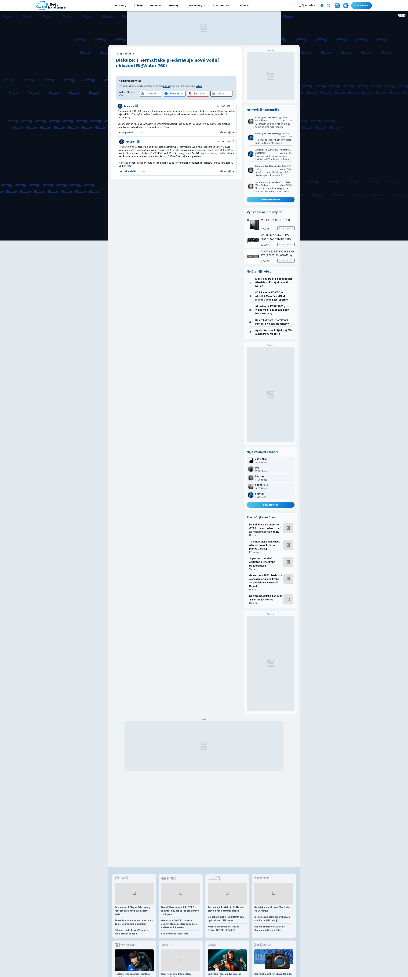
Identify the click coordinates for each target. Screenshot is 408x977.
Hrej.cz (252, 535)
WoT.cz (253, 569)
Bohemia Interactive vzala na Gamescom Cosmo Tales (269, 928)
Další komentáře (270, 199)
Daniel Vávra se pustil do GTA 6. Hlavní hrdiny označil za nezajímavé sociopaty (265, 528)
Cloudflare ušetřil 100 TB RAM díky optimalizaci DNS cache (226, 919)
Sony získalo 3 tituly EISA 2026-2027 (273, 974)
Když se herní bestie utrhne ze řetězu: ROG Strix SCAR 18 (223, 928)
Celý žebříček (270, 504)
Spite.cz (253, 603)
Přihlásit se (361, 5)
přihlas (166, 86)
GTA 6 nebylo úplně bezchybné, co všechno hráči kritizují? (272, 919)
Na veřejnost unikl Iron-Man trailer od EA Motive (265, 597)
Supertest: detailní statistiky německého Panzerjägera (262, 562)
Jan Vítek (130, 141)
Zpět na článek (127, 54)
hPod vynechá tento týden (175, 933)
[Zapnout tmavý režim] (346, 5)
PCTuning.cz (255, 552)
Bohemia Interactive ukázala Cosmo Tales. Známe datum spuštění (134, 922)
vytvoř (199, 86)
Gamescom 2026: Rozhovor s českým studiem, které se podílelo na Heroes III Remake (265, 581)
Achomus (129, 106)
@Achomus (128, 146)
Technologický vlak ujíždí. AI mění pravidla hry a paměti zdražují (264, 545)
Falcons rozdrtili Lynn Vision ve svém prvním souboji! (131, 932)
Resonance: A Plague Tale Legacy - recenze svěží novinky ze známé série (133, 911)
